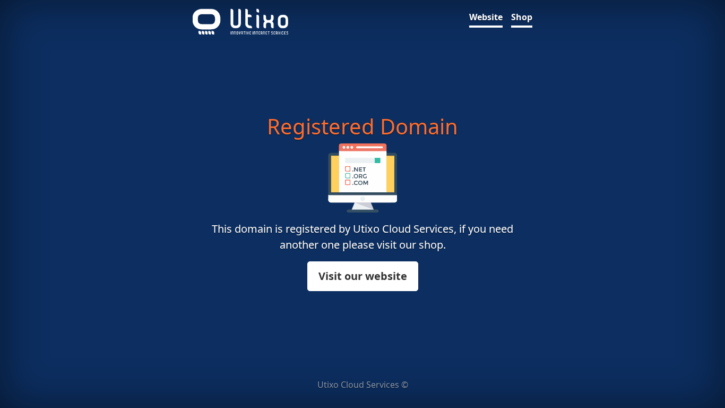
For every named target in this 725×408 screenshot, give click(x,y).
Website (486, 17)
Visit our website (362, 276)
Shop (521, 17)
